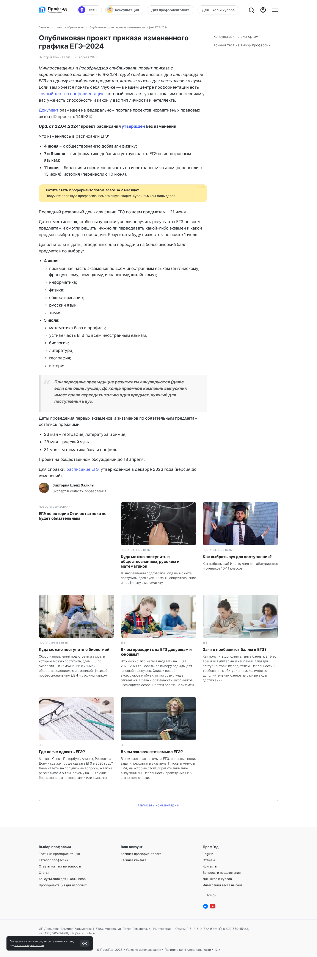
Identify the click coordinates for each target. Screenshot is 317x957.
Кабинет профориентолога (141, 854)
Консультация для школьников (62, 879)
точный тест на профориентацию (72, 93)
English (208, 854)
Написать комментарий (158, 805)
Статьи (44, 872)
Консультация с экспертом (235, 36)
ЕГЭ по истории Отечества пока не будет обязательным (73, 516)
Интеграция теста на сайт (222, 885)
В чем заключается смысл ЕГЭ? (152, 751)
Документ (48, 110)
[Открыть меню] (275, 10)
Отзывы (209, 860)
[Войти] (263, 9)
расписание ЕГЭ (82, 469)
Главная (44, 27)
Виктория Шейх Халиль (55, 57)
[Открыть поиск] (251, 9)
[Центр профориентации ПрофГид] (53, 9)
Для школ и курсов (217, 879)
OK (84, 943)
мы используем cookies (29, 945)
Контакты (210, 866)
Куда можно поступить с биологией (74, 649)
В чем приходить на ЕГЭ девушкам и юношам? (156, 651)
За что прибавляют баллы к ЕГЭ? (235, 649)
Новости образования (69, 27)
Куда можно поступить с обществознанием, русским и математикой (150, 561)
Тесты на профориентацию (59, 854)
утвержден (133, 126)
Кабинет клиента (133, 860)
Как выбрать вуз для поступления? (237, 556)
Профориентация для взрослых (63, 885)
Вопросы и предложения (222, 872)
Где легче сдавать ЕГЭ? (62, 751)
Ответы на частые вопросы (60, 866)
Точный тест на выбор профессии (242, 45)
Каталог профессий (54, 860)
